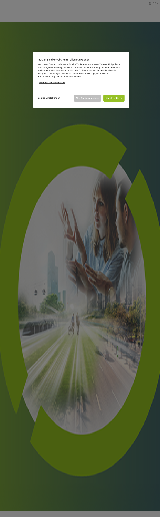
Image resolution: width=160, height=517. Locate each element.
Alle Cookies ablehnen (87, 98)
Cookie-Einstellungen (49, 98)
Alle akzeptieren (114, 98)
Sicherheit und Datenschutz (52, 82)
